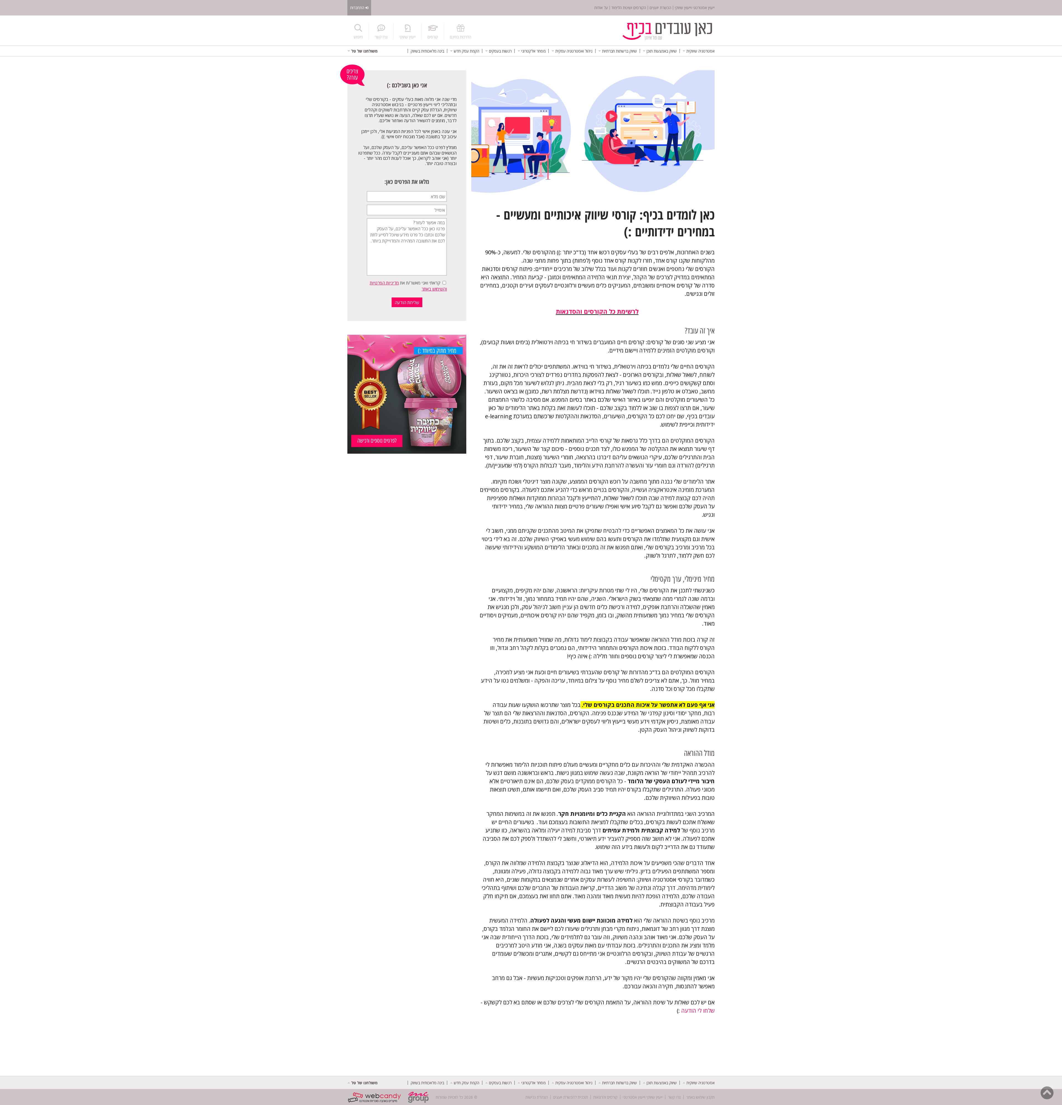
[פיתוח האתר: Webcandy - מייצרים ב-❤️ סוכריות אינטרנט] (375, 1097)
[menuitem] (699, 51)
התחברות (357, 7)
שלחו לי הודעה (698, 1010)
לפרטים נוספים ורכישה (377, 440)
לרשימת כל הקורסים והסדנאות (597, 311)
